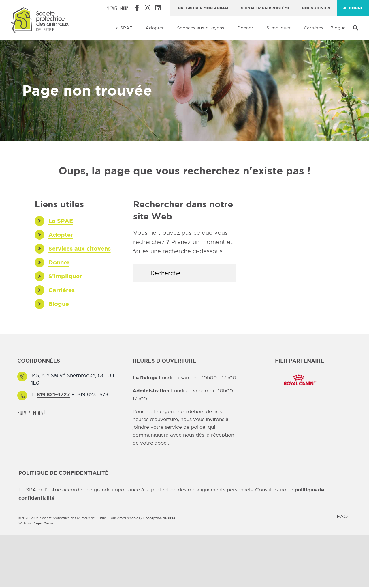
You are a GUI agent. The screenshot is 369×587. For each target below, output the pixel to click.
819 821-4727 (53, 394)
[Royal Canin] (299, 374)
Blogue (58, 304)
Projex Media (43, 523)
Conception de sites (159, 518)
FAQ (342, 516)
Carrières (61, 290)
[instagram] (63, 412)
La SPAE (60, 220)
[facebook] (53, 412)
